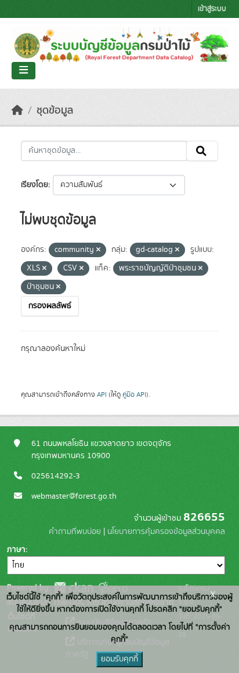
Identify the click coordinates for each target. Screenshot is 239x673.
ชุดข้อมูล (55, 110)
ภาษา (16, 549)
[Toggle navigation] (23, 70)
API (102, 394)
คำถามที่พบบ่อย (75, 531)
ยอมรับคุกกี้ (119, 659)
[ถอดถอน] (98, 250)
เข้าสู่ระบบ (212, 8)
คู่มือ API (134, 394)
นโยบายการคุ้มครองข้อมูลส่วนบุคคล (166, 531)
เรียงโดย (34, 185)
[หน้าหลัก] (17, 110)
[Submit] (202, 151)
